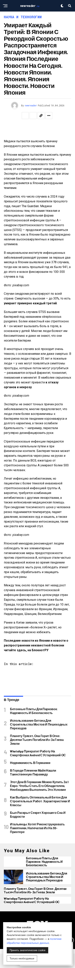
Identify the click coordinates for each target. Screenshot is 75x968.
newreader (31, 105)
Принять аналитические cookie (27, 950)
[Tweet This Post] (33, 115)
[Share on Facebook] (25, 115)
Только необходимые (22, 958)
